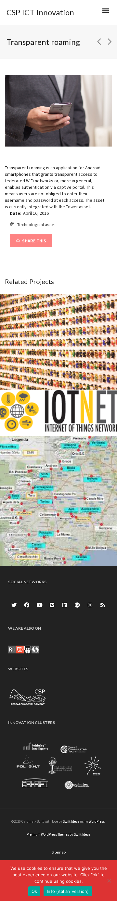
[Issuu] (20, 649)
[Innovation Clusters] (58, 767)
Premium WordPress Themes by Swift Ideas (58, 834)
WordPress (97, 821)
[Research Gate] (12, 649)
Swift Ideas (71, 821)
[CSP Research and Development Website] (27, 696)
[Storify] (35, 649)
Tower (72, 207)
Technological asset (36, 224)
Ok (34, 891)
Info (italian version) (68, 891)
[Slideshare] (28, 649)
